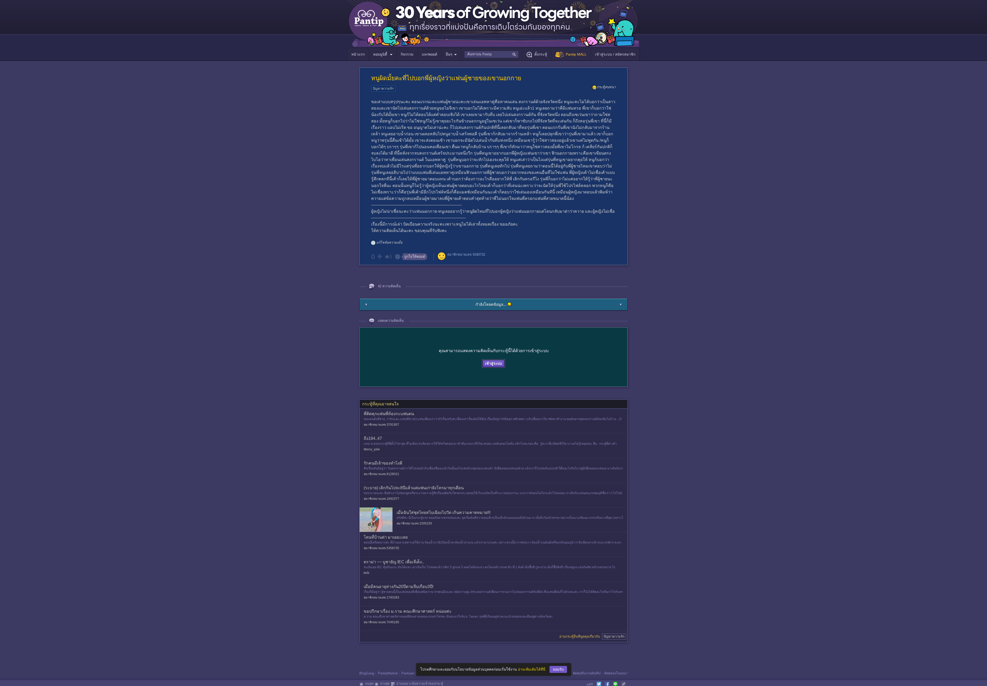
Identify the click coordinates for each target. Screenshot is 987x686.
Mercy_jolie (372, 449)
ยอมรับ (558, 669)
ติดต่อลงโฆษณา (616, 673)
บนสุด (369, 683)
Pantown (407, 673)
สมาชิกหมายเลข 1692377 (381, 499)
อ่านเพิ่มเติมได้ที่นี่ (531, 669)
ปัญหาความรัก (383, 89)
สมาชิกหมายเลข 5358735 (381, 548)
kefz (366, 573)
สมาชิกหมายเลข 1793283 (381, 597)
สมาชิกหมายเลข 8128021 (381, 474)
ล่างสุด (385, 683)
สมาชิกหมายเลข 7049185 (381, 622)
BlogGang (366, 673)
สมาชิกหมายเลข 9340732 (466, 254)
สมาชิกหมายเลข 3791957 (381, 424)
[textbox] (491, 54)
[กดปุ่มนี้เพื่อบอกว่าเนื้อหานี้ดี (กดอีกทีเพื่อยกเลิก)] (379, 256)
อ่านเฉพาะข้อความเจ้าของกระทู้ (419, 683)
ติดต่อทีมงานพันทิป (586, 673)
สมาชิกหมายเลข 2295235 (414, 523)
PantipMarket (388, 673)
